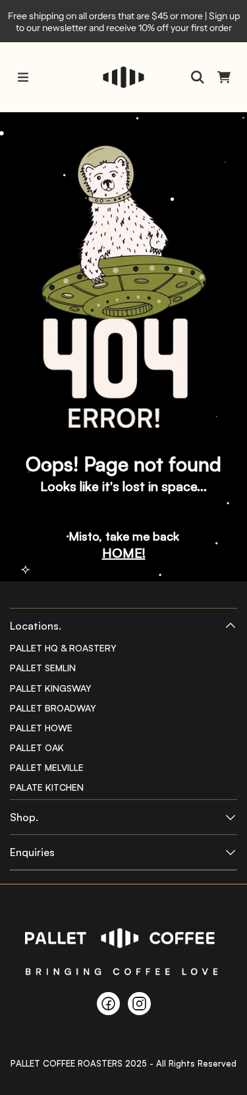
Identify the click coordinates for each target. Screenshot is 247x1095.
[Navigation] (23, 77)
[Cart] (224, 77)
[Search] (197, 77)
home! (124, 553)
